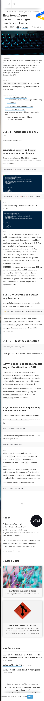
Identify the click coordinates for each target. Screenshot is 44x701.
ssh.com (6, 255)
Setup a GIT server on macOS (22, 625)
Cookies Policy (22, 697)
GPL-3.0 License (33, 684)
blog (9, 12)
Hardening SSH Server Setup (22, 590)
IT (18, 27)
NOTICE (8, 687)
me (19, 551)
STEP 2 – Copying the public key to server (19, 106)
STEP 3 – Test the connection (15, 109)
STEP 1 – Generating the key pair (16, 97)
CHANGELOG (18, 687)
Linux (25, 27)
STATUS (25, 690)
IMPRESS (27, 687)
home (4, 12)
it (12, 12)
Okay (30, 697)
